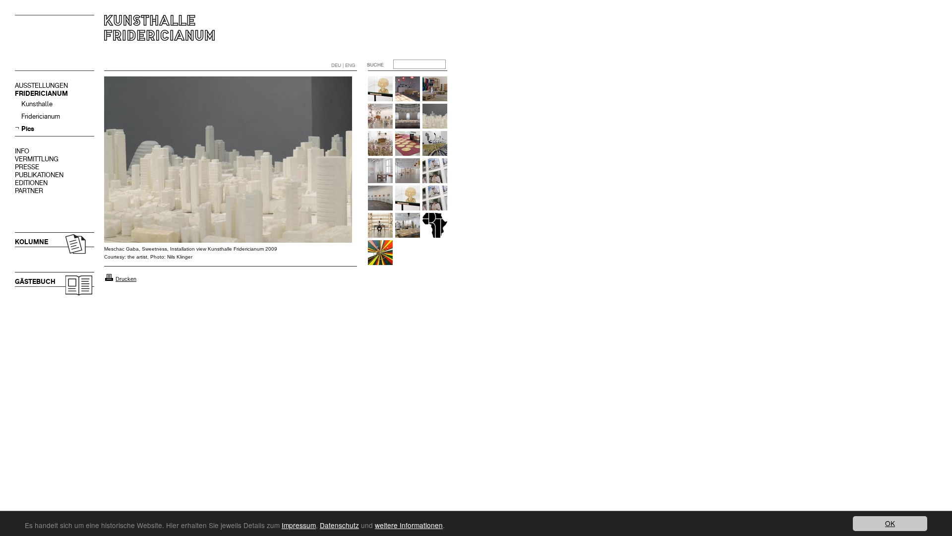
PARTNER (29, 191)
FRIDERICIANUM (41, 93)
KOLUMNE (31, 242)
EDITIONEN (31, 183)
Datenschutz (339, 525)
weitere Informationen (409, 525)
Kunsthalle (37, 104)
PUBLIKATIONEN (39, 175)
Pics (27, 129)
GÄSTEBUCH (35, 281)
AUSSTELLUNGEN (41, 85)
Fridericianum (40, 116)
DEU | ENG (343, 65)
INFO (22, 151)
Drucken (126, 279)
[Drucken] (109, 279)
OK (890, 523)
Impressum (299, 525)
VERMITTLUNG (37, 159)
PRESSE (27, 167)
